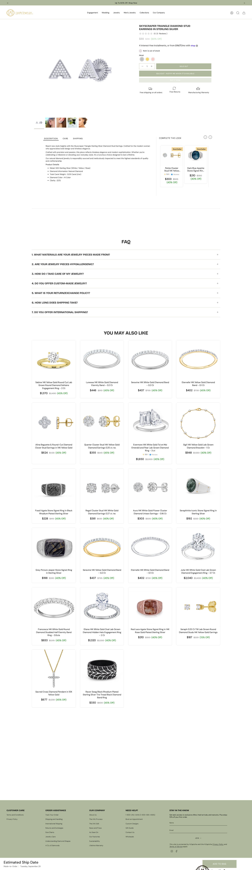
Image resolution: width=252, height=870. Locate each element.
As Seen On (93, 832)
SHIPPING (78, 138)
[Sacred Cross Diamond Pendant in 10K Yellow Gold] (54, 669)
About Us (93, 815)
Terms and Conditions (15, 815)
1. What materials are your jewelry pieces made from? (71, 254)
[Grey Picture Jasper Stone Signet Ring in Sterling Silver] (54, 547)
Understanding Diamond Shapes (57, 841)
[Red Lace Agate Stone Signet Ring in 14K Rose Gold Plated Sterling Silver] (150, 607)
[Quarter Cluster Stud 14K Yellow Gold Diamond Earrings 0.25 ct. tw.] (102, 422)
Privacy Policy (12, 819)
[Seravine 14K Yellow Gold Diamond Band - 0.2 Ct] (102, 547)
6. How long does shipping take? (55, 302)
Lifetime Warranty (96, 845)
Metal (141, 55)
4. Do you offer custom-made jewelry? (59, 283)
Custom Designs (132, 824)
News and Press (95, 828)
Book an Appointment (134, 819)
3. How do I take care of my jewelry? (58, 273)
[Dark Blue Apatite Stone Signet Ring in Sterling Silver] (195, 155)
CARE (65, 138)
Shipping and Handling (53, 819)
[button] (92, 12)
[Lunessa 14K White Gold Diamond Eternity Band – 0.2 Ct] (102, 360)
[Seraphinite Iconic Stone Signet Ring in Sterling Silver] (198, 488)
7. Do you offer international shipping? (60, 312)
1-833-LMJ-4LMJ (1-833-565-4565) (140, 815)
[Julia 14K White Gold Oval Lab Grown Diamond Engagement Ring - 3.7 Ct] (198, 547)
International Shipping (53, 824)
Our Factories (94, 837)
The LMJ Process (96, 819)
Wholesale (130, 837)
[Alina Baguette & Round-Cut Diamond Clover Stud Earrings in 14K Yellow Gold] (54, 422)
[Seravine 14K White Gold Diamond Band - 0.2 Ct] (150, 360)
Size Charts (49, 832)
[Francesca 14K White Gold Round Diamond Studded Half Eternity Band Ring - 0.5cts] (54, 607)
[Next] (244, 3)
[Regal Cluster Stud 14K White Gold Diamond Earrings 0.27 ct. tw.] (102, 488)
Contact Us (130, 832)
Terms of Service (176, 846)
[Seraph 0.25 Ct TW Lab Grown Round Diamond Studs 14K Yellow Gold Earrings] (198, 607)
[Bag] (244, 13)
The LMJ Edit (94, 824)
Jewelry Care (50, 837)
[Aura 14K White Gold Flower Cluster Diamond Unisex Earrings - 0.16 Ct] (150, 488)
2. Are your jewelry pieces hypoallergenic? (63, 264)
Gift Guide (129, 828)
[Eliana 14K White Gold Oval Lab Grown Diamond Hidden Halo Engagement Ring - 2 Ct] (102, 607)
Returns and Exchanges (54, 828)
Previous (34, 70)
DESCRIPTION (51, 138)
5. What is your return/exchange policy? (61, 293)
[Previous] (8, 3)
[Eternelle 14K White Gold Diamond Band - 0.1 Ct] (150, 547)
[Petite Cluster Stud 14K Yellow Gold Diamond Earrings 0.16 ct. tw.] (171, 155)
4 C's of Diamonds (52, 845)
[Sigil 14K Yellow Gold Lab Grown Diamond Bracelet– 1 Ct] (198, 422)
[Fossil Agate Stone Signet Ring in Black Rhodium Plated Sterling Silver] (54, 488)
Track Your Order (52, 815)
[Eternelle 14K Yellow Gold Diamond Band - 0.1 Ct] (198, 360)
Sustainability (94, 841)
